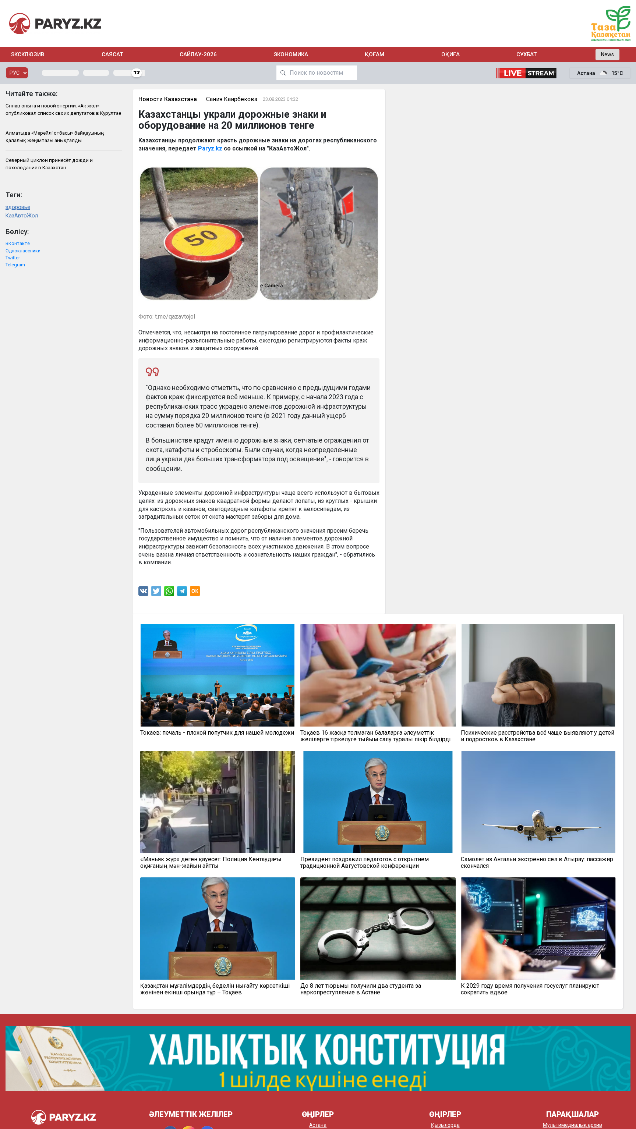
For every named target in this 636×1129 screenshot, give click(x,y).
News (607, 54)
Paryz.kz (210, 148)
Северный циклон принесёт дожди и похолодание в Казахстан (49, 163)
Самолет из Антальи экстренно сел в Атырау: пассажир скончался (537, 862)
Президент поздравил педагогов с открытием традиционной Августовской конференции (364, 862)
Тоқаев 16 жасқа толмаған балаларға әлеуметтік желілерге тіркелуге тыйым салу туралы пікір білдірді (375, 736)
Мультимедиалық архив (572, 1125)
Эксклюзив (28, 54)
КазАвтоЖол (22, 216)
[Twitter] (156, 593)
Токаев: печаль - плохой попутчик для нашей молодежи (217, 732)
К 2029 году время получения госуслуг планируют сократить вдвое (530, 989)
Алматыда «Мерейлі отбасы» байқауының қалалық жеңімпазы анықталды (55, 136)
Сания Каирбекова (231, 99)
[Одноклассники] (195, 593)
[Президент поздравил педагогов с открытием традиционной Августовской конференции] (378, 802)
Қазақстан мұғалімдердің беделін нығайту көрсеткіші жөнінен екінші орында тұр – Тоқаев (215, 989)
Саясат (112, 54)
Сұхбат (526, 54)
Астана (317, 1125)
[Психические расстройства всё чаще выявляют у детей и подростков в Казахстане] (538, 675)
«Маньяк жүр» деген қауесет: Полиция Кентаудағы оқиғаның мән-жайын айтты (211, 862)
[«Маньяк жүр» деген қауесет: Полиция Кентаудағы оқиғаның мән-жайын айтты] (218, 802)
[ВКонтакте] (143, 593)
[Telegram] (182, 593)
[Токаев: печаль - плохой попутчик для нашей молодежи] (218, 675)
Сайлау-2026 (198, 54)
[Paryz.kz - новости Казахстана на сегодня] (55, 23)
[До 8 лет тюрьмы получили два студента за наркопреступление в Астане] (378, 928)
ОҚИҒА (450, 54)
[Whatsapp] (169, 593)
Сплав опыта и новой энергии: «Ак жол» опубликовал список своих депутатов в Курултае (63, 109)
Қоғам (374, 54)
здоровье (18, 207)
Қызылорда (445, 1125)
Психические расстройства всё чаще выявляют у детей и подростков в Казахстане (537, 736)
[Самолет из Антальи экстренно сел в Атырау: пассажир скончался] (538, 802)
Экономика (291, 54)
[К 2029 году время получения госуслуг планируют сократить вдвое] (538, 928)
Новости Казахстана (167, 99)
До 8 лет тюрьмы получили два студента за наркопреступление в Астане (360, 989)
